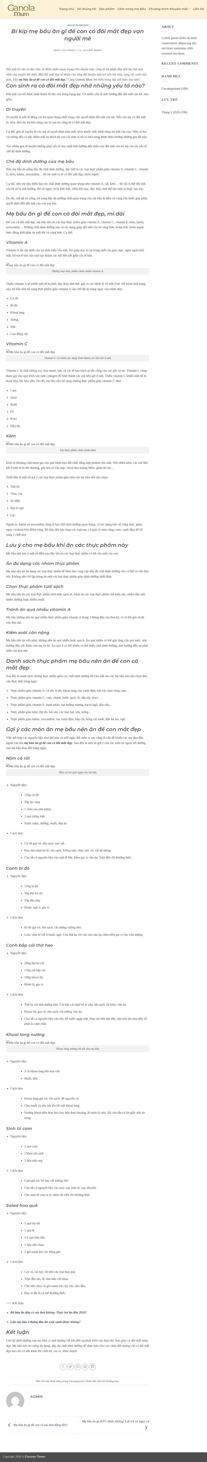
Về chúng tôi (86, 9)
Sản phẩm (107, 9)
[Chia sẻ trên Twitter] (70, 1366)
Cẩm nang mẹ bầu (131, 9)
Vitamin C (133, 370)
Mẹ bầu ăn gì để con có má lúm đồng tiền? (40, 1425)
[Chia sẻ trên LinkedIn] (92, 1366)
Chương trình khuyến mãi (168, 9)
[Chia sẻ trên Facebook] (63, 1366)
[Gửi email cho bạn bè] (77, 1366)
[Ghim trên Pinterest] (85, 1366)
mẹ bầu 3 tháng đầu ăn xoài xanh (39, 1322)
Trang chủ (66, 9)
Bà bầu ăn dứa (20, 1312)
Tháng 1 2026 (171, 112)
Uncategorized (77, 25)
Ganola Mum (84, 79)
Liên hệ (198, 9)
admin (97, 50)
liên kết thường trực (108, 1381)
